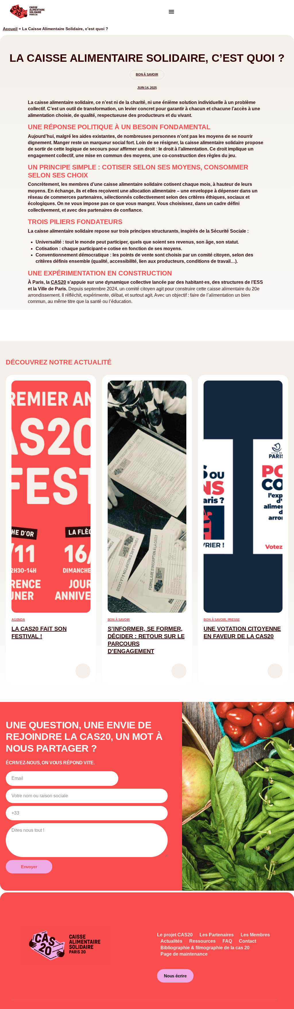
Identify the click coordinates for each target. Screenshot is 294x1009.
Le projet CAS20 (175, 934)
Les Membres (255, 934)
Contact (247, 941)
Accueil (10, 29)
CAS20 (58, 282)
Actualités (171, 941)
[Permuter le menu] (171, 11)
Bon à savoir (147, 74)
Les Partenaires (217, 934)
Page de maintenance (184, 954)
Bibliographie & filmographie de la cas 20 (204, 947)
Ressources (202, 941)
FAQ (227, 941)
